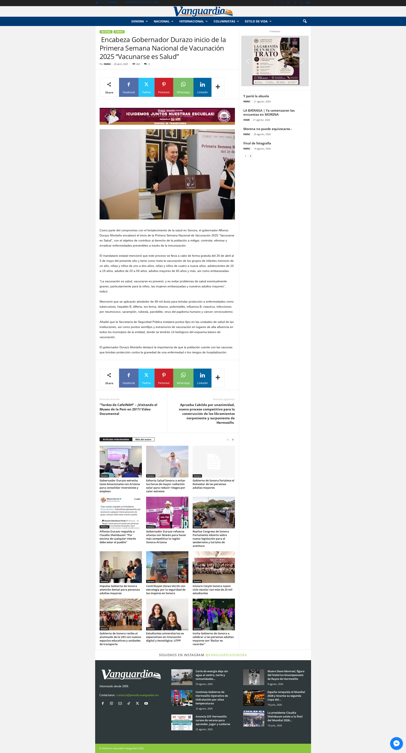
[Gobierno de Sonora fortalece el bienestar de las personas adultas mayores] (214, 461)
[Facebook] (275, 3)
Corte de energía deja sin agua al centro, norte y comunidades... (212, 675)
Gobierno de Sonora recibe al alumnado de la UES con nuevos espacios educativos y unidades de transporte (120, 638)
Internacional (191, 21)
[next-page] (233, 439)
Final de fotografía (257, 143)
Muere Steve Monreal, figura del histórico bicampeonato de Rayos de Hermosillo (285, 675)
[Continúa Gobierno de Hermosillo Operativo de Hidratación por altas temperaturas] (181, 698)
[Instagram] (281, 3)
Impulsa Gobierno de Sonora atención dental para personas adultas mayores (120, 589)
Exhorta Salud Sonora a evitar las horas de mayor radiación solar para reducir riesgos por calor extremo (165, 486)
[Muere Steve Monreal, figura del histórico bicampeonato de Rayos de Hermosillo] (253, 677)
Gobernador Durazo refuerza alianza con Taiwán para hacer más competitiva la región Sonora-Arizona (166, 536)
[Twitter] (301, 3)
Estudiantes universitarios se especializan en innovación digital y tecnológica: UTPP (165, 636)
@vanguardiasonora (226, 655)
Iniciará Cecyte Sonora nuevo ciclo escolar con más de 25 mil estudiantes (212, 589)
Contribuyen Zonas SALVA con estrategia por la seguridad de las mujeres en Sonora (165, 589)
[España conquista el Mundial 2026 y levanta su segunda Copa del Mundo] (253, 698)
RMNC (107, 64)
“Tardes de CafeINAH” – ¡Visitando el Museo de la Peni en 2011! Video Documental (128, 409)
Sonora (137, 21)
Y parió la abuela (256, 96)
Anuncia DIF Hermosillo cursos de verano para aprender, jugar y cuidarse (213, 720)
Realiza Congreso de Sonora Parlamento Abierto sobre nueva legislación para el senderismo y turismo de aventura (211, 538)
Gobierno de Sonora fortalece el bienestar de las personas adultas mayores (213, 484)
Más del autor (143, 439)
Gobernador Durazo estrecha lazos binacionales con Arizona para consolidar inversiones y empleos (120, 486)
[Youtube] (307, 3)
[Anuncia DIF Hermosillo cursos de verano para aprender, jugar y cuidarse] (181, 722)
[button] (304, 21)
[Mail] (288, 3)
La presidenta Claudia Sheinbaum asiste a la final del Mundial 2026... (285, 716)
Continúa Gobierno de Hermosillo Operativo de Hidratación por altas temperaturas (212, 697)
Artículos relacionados (116, 439)
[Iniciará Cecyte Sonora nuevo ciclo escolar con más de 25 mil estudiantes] (214, 567)
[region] (167, 116)
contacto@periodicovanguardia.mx (138, 695)
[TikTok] (294, 3)
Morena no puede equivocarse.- (267, 129)
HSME (246, 119)
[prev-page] (228, 439)
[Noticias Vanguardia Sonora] (203, 11)
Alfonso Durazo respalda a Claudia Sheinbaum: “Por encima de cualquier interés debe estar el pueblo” (118, 536)
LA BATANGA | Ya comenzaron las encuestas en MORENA (269, 112)
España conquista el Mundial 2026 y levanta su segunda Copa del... (286, 695)
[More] (218, 87)
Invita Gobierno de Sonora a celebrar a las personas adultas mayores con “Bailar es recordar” (213, 638)
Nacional (162, 21)
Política (104, 526)
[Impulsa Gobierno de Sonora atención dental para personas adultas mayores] (121, 567)
